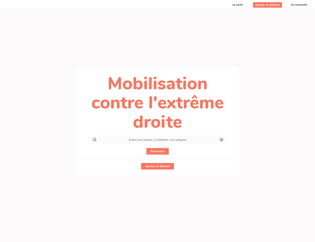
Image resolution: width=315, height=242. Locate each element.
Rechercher (157, 151)
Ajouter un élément (157, 166)
